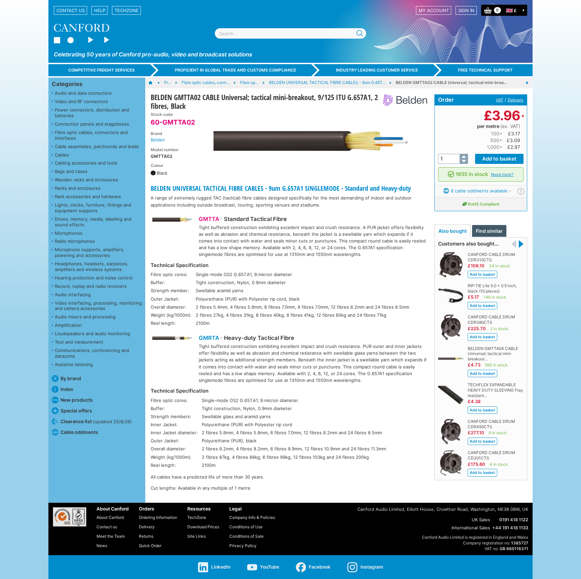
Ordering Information (158, 517)
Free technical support (485, 70)
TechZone (127, 10)
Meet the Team (110, 536)
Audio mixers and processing (85, 316)
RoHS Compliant (484, 204)
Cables (62, 155)
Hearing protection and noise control (93, 277)
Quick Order (150, 545)
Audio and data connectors (83, 93)
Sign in (466, 10)
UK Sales (481, 519)
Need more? (502, 174)
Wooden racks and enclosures (86, 179)
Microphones (68, 233)
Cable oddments (79, 432)
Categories (67, 84)
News (101, 545)
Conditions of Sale (246, 536)
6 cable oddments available (479, 190)
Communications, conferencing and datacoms (92, 353)
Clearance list (96, 421)
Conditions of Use (246, 526)
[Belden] (402, 100)
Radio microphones (75, 241)
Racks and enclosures (78, 188)
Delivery (516, 99)
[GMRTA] (172, 342)
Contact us (70, 10)
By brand (71, 378)
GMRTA (209, 338)
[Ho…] (153, 83)
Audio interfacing (73, 294)
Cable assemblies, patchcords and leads (97, 146)
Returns (146, 536)
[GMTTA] (172, 223)
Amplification (68, 325)
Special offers (76, 410)
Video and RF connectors (81, 101)
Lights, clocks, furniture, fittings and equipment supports (93, 207)
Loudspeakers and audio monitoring (92, 333)
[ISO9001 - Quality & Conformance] (69, 517)
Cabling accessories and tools (86, 163)
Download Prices (203, 526)
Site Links (196, 536)
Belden (158, 139)
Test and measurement (79, 342)
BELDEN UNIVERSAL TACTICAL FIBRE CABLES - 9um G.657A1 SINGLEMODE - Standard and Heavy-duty (281, 188)
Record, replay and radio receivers (91, 286)
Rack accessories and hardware (88, 196)
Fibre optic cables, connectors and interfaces (91, 135)
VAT (499, 99)
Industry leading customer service (377, 70)
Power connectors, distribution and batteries (92, 112)
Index (67, 389)
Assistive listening (74, 364)
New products (77, 400)
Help (99, 10)
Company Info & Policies (252, 517)
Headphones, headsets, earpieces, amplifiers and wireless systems (91, 266)
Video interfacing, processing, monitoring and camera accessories (98, 305)
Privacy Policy (243, 545)
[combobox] (290, 33)
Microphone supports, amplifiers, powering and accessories (89, 252)
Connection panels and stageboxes (92, 124)
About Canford (110, 517)
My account (434, 10)
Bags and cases (71, 171)
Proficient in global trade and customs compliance (235, 70)
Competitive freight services (101, 70)
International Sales (471, 527)
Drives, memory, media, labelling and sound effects (93, 221)
